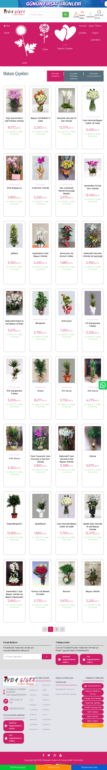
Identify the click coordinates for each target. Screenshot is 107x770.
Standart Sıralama (55, 74)
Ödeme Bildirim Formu (92, 692)
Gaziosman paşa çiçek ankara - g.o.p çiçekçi (34, 695)
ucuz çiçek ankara (45, 714)
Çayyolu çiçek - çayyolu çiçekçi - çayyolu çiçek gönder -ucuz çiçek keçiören (46, 724)
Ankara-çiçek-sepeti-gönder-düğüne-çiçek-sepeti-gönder (46, 709)
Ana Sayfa (7, 29)
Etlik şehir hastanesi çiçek (46, 690)
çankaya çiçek (33, 724)
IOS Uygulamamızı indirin (93, 659)
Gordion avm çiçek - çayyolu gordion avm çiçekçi (46, 704)
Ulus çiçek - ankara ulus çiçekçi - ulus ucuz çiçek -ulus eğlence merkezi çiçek (33, 699)
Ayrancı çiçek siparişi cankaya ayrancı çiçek (46, 699)
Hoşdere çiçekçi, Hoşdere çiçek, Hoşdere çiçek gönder (34, 709)
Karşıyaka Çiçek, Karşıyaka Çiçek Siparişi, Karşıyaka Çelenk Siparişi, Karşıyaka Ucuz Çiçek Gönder (34, 704)
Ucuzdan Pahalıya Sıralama (74, 76)
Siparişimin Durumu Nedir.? (65, 689)
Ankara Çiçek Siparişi (33, 714)
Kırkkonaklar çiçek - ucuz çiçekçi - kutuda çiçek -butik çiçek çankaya (34, 685)
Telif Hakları (92, 712)
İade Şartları (92, 716)
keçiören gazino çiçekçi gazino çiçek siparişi (34, 729)
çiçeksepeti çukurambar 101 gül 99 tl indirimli (46, 729)
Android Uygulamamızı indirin (69, 659)
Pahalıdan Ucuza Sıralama (94, 74)
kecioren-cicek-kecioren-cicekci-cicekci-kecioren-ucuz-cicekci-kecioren (46, 685)
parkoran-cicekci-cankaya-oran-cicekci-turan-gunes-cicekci (34, 690)
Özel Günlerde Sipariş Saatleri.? (66, 694)
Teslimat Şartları (92, 703)
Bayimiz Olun (92, 725)
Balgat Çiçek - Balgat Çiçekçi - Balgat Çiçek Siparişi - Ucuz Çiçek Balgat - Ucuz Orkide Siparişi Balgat (46, 695)
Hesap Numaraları (92, 698)
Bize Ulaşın (92, 721)
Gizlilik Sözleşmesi (92, 707)
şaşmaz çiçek (33, 719)
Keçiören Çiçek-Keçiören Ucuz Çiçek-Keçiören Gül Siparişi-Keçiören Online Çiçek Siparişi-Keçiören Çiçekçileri (46, 719)
